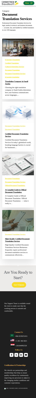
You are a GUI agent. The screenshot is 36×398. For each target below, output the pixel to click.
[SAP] (11, 390)
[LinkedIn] (21, 355)
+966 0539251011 (21, 336)
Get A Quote (19, 285)
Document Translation (12, 70)
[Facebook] (11, 355)
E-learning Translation (12, 59)
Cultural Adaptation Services (14, 66)
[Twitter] (16, 355)
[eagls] (29, 390)
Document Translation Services (15, 73)
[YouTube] (26, 355)
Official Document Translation (15, 185)
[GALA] (6, 390)
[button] (28, 3)
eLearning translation (12, 77)
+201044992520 (21, 346)
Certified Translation (12, 63)
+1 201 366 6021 (21, 341)
